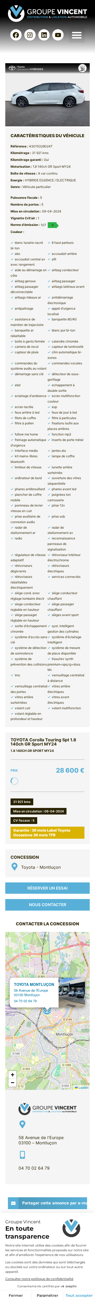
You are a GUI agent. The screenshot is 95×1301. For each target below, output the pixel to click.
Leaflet (83, 1087)
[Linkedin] (44, 35)
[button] (77, 35)
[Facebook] (16, 35)
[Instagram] (30, 35)
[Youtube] (58, 35)
